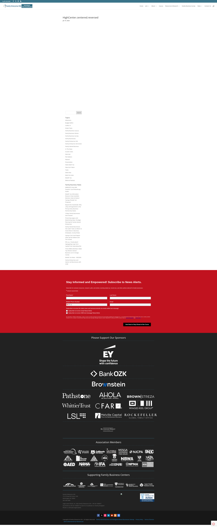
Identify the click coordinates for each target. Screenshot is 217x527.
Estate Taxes (68, 128)
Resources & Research (171, 6)
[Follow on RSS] (115, 515)
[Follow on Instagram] (105, 515)
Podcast (67, 159)
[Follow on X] (101, 515)
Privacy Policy (140, 519)
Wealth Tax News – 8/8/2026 (73, 257)
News (199, 6)
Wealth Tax (68, 178)
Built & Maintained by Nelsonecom (73, 521)
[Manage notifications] (213, 524)
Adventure (68, 120)
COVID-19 (68, 125)
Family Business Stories (72, 133)
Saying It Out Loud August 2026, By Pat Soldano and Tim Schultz (72, 237)
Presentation (68, 162)
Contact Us (208, 6)
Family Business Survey (188, 6)
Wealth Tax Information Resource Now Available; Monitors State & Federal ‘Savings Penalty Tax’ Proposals (72, 198)
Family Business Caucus (72, 130)
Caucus (161, 6)
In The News (68, 149)
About (153, 6)
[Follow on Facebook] (98, 515)
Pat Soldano (68, 157)
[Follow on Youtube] (112, 515)
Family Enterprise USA (71, 141)
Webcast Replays (70, 180)
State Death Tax (69, 165)
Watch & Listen (69, 175)
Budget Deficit (69, 123)
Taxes (66, 170)
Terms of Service (149, 519)
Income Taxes (69, 151)
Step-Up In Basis (70, 167)
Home (141, 6)
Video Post (68, 172)
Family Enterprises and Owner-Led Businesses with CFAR (73, 262)
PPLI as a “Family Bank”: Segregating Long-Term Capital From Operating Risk (73, 244)
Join (146, 6)
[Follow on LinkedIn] (108, 515)
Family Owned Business (72, 146)
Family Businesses (70, 138)
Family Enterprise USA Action (73, 144)
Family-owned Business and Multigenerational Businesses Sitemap (115, 519)
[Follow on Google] (118, 515)
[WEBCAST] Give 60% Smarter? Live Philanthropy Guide (73, 189)
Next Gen (68, 154)
